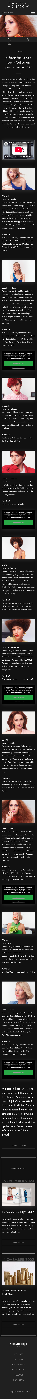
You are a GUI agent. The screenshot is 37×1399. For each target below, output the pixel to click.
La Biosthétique (18, 1370)
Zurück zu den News (18, 1145)
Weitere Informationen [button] (19, 368)
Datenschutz (18, 1364)
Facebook (18, 1375)
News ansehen (18, 1242)
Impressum (18, 1359)
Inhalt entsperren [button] (19, 364)
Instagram (18, 1380)
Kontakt (18, 1354)
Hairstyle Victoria (14, 1391)
